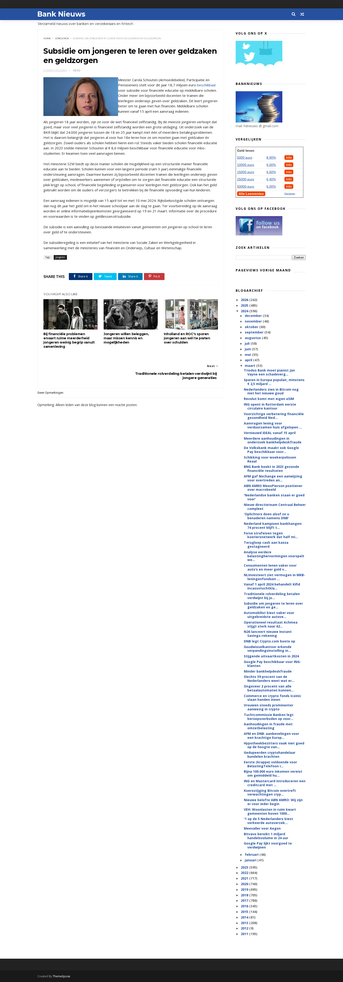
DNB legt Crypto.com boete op (269, 641)
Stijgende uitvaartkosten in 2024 (271, 656)
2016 (245, 906)
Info (289, 157)
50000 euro (245, 186)
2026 (245, 300)
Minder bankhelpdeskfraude (268, 671)
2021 (245, 878)
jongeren (62, 38)
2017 (245, 900)
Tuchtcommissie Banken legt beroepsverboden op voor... (269, 716)
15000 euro (245, 172)
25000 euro (245, 179)
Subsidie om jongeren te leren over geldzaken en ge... (273, 605)
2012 (245, 928)
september (254, 332)
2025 (245, 305)
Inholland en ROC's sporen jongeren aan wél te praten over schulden (187, 338)
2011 (245, 934)
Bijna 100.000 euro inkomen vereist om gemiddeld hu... (273, 773)
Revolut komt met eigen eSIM (269, 398)
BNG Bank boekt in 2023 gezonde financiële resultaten (271, 468)
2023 (245, 867)
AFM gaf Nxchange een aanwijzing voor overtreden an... (273, 478)
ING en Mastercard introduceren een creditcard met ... (274, 783)
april (249, 360)
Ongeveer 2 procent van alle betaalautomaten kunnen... (269, 688)
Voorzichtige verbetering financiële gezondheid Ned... (274, 416)
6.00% (271, 165)
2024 (245, 311)
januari (251, 860)
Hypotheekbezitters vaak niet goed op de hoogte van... (274, 745)
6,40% (271, 179)
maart (250, 365)
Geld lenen (245, 150)
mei (248, 354)
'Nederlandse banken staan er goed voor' (274, 497)
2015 (245, 911)
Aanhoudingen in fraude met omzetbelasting (268, 726)
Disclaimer (289, 193)
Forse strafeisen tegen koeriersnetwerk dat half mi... (271, 535)
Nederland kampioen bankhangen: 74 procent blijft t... (273, 525)
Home (47, 38)
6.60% (271, 172)
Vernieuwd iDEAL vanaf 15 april (270, 433)
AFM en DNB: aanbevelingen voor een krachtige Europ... (271, 735)
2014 (245, 917)
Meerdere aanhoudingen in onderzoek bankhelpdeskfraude (272, 440)
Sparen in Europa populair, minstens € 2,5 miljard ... (274, 382)
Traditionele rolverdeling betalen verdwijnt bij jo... (272, 596)
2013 (245, 923)
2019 (245, 889)
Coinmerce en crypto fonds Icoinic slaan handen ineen (272, 698)
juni (248, 349)
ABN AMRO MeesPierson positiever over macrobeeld (273, 488)
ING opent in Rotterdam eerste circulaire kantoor (270, 406)
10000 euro (245, 165)
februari (252, 854)
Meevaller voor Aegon (262, 828)
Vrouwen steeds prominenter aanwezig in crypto (268, 707)
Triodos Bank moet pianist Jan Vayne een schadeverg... (269, 372)
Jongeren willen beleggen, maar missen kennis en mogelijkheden (126, 338)
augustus (253, 338)
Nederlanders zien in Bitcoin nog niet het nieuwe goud (271, 391)
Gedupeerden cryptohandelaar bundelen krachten (269, 754)
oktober (252, 327)
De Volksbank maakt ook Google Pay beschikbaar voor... (271, 449)
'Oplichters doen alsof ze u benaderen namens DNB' (266, 516)
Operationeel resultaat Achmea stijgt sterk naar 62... (271, 624)
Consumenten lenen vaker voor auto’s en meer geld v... (270, 567)
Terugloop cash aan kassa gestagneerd (266, 544)
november (254, 321)
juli (248, 343)
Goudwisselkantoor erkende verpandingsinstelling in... (267, 649)
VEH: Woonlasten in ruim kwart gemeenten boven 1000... (270, 811)
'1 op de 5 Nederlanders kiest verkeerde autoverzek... (268, 821)
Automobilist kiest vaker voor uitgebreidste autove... (269, 614)
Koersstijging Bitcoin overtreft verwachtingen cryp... (270, 792)
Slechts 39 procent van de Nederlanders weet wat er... (269, 678)
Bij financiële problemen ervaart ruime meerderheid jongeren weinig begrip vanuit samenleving (68, 340)
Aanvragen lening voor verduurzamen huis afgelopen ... (273, 425)
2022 (245, 872)
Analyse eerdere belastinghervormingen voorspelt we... (274, 556)
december (254, 315)
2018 (245, 895)
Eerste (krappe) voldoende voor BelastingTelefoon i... (270, 764)
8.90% (271, 157)
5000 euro (244, 157)
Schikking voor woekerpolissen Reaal (270, 459)
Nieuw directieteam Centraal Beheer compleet (275, 506)
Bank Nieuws (61, 14)
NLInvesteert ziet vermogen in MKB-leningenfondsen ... (274, 577)
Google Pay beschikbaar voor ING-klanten (272, 663)
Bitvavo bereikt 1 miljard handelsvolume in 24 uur (266, 836)
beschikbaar (206, 85)
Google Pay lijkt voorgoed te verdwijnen (268, 845)
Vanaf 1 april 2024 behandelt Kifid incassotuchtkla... (272, 586)
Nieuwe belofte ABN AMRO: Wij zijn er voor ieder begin (273, 802)
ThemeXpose (61, 976)
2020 (245, 884)
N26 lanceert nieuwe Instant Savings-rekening (268, 633)
